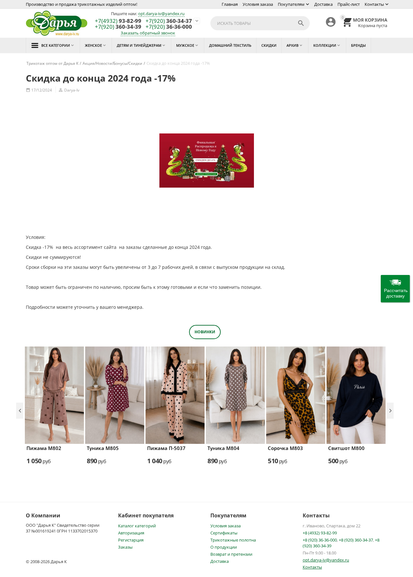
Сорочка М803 (285, 448)
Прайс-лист (348, 4)
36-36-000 (169, 27)
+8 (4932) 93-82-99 (320, 533)
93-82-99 (118, 21)
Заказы (125, 547)
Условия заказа (258, 4)
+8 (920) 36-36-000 (320, 540)
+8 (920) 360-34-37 (356, 540)
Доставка (323, 4)
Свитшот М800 (346, 448)
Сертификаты (223, 533)
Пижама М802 (43, 448)
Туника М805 (103, 448)
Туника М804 (223, 448)
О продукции (223, 547)
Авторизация (131, 533)
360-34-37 (169, 21)
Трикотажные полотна (233, 540)
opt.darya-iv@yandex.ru (161, 13)
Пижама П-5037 (166, 448)
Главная (230, 4)
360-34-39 (118, 27)
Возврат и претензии (231, 554)
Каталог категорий (137, 526)
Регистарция (131, 540)
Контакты (374, 4)
